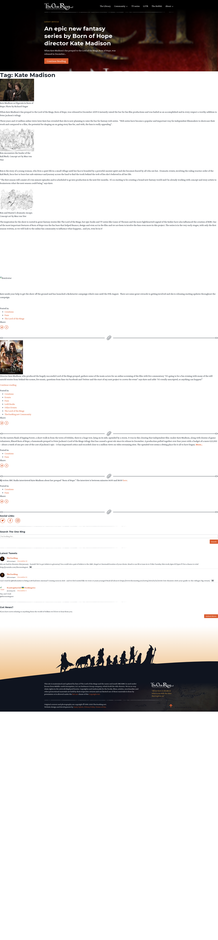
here (125, 480)
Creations (9, 312)
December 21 (22, 561)
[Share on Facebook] (6, 327)
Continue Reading (56, 60)
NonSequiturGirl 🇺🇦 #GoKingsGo (21, 588)
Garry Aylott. (79, 707)
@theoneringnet (11, 561)
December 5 (22, 591)
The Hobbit (157, 6)
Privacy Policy (89, 707)
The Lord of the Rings (14, 318)
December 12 (22, 577)
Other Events (11, 407)
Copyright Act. (94, 694)
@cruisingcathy (11, 591)
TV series (135, 6)
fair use (75, 694)
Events (8, 397)
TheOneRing (12, 558)
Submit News (211, 616)
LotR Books (10, 404)
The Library (105, 6)
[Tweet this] (2, 327)
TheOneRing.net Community (18, 414)
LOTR (145, 6)
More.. (199, 444)
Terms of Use (101, 707)
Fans (7, 315)
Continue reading (8, 385)
